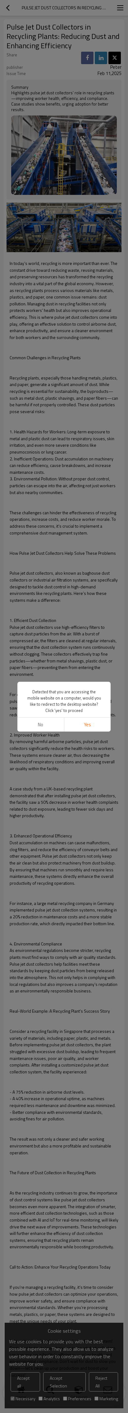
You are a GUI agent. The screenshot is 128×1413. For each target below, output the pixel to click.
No (40, 724)
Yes (87, 724)
